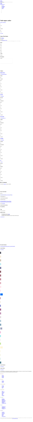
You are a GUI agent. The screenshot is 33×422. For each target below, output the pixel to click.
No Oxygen (2, 116)
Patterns (3, 376)
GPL (11, 246)
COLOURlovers (2, 4)
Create (1, 3)
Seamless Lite (3, 406)
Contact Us (3, 413)
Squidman (2, 96)
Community (3, 6)
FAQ (2, 415)
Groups (3, 386)
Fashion (3, 392)
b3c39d (1, 94)
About (1, 410)
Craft (2, 391)
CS (0, 246)
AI (10, 246)
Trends (1, 397)
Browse (3, 5)
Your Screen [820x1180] (3, 201)
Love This (1, 33)
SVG (1, 246)
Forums (3, 385)
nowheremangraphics (4, 74)
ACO (9, 246)
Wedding (3, 395)
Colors (3, 375)
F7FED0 (1, 138)
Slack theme (3, 203)
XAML (7, 246)
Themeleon (3, 407)
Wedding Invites (4, 403)
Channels (2, 389)
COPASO (3, 408)
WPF (5, 246)
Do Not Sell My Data (15, 418)
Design (3, 246)
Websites (3, 402)
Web (2, 394)
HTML (13, 246)
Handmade (3, 399)
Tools (2, 8)
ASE (8, 246)
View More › (2, 249)
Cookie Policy (4, 416)
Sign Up (1, 1)
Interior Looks (4, 400)
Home (3, 393)
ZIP (14, 246)
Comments (1, 28)
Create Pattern (4, 22)
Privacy (3, 414)
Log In (1, 0)
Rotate (1, 22)
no (0, 160)
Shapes (3, 377)
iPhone (10, 201)
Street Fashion (4, 401)
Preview (8, 201)
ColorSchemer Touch (4, 40)
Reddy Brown (2, 72)
